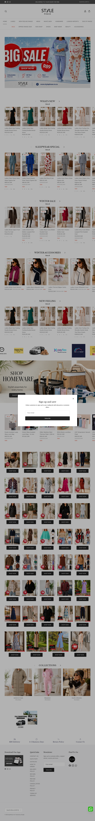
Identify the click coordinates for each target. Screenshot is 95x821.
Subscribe (47, 418)
